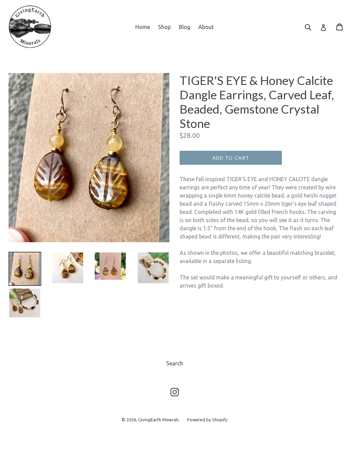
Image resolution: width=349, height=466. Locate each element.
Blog (184, 27)
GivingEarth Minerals (158, 419)
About (206, 27)
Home (142, 27)
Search (174, 363)
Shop (164, 27)
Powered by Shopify (207, 419)
